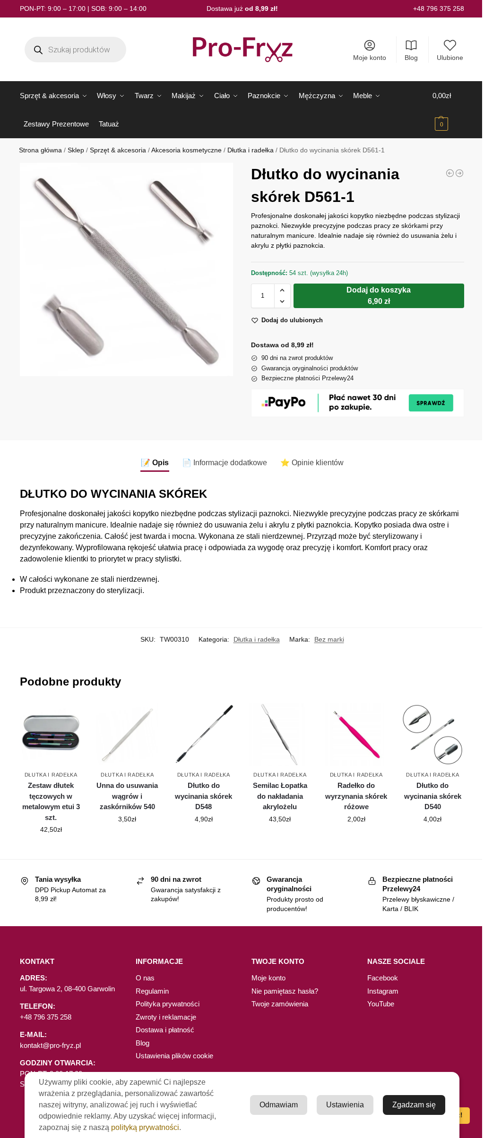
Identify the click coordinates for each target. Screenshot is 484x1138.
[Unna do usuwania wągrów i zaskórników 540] (127, 734)
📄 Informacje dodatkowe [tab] (224, 463)
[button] (448, 110)
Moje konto (369, 57)
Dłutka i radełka (250, 150)
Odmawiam (278, 1105)
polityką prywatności (145, 1127)
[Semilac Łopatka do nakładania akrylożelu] (280, 734)
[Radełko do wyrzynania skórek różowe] (450, 173)
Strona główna (40, 150)
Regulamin (152, 991)
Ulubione (450, 57)
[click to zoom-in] (126, 269)
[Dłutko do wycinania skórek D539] (459, 173)
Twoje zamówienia (279, 1004)
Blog (411, 57)
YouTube (380, 1004)
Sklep (76, 150)
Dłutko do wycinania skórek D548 (203, 796)
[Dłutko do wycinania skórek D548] (204, 734)
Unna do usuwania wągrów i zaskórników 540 (127, 796)
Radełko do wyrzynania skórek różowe (356, 796)
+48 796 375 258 (438, 8)
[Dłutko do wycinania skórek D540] (432, 734)
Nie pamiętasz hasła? (284, 991)
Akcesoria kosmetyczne (186, 150)
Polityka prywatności (167, 1004)
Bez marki (329, 639)
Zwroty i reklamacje (166, 1017)
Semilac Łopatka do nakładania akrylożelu (280, 796)
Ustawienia (345, 1105)
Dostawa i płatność (165, 1030)
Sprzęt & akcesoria (118, 150)
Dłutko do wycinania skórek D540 (432, 796)
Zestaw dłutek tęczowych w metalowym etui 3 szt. (51, 801)
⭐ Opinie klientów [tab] (312, 463)
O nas (145, 978)
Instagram (382, 991)
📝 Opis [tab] (155, 463)
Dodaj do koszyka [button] (51, 850)
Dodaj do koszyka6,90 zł (378, 295)
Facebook (382, 978)
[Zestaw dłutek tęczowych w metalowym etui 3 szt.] (51, 734)
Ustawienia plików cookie (174, 1056)
